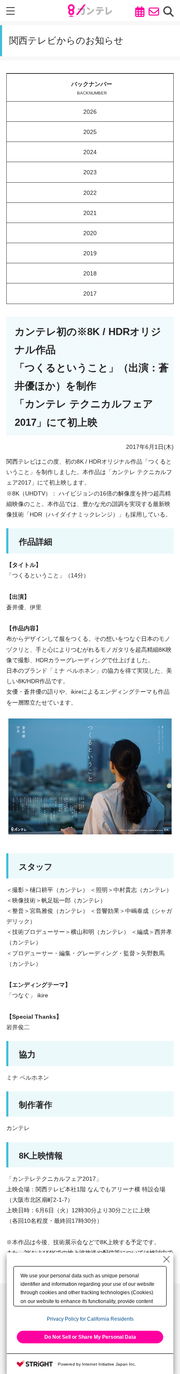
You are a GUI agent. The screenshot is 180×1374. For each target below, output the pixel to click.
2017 (90, 293)
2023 (90, 172)
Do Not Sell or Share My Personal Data (90, 1337)
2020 (90, 233)
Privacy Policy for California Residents (90, 1319)
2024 (90, 152)
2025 (90, 131)
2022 (90, 192)
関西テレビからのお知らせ (66, 40)
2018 (90, 273)
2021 (90, 213)
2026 (90, 111)
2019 (90, 253)
